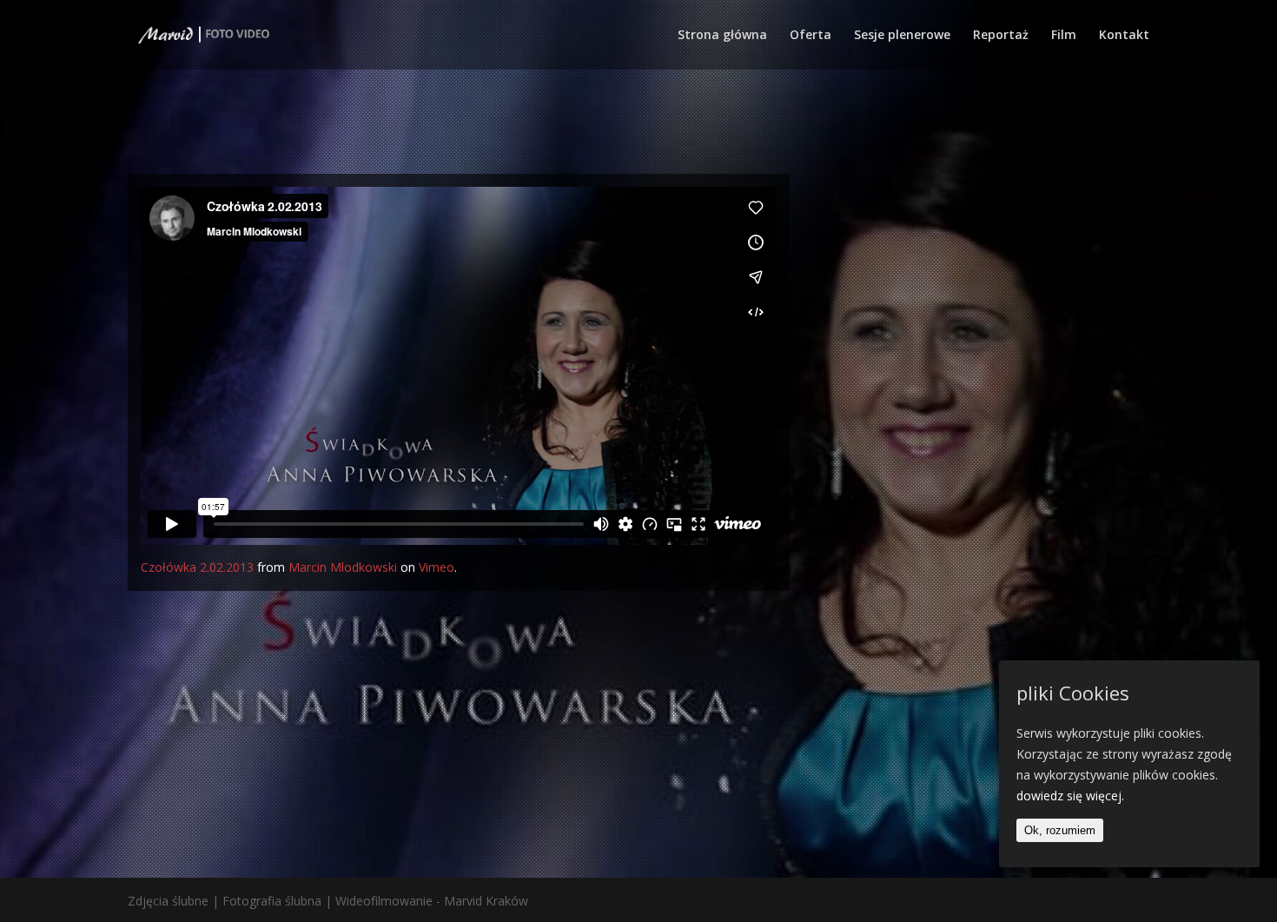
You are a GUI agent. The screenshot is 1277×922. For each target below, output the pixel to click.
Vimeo (436, 567)
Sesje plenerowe (902, 36)
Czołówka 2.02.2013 (197, 567)
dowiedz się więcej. (1070, 795)
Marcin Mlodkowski (342, 567)
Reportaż (1001, 36)
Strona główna (722, 36)
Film (1063, 36)
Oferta (810, 36)
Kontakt (1124, 36)
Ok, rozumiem (1059, 829)
